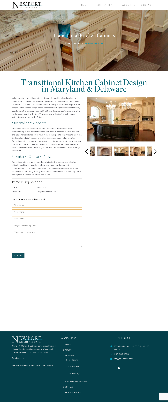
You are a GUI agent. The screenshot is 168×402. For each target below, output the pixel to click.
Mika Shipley (74, 373)
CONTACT (147, 5)
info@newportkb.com (123, 358)
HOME (82, 5)
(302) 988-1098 (121, 354)
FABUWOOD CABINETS (76, 381)
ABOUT (68, 350)
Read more (17, 358)
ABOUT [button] (126, 5)
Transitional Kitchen (94, 43)
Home (67, 43)
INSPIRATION (104, 5)
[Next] (155, 151)
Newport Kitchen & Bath (42, 365)
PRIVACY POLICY (73, 392)
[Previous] (86, 151)
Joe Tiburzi (73, 360)
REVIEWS (69, 355)
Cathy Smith (74, 366)
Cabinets (77, 43)
